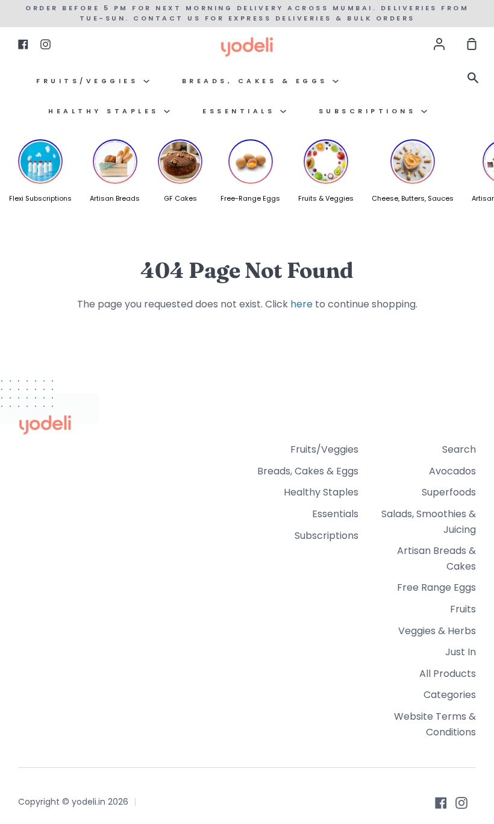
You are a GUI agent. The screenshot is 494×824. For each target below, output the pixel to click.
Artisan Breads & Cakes (436, 558)
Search (459, 449)
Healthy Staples (106, 111)
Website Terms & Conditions (435, 724)
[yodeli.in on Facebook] (441, 803)
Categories (450, 695)
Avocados (452, 471)
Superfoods (449, 492)
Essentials (241, 111)
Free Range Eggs (436, 587)
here (301, 304)
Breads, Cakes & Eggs (257, 81)
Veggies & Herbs (437, 631)
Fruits (463, 609)
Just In (460, 652)
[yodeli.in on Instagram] (461, 803)
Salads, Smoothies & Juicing (428, 521)
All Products (447, 674)
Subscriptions (370, 111)
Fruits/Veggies (89, 81)
